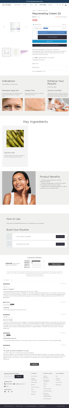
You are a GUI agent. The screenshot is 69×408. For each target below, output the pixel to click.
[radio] (33, 25)
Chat (7, 386)
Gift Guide (43, 4)
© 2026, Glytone (61, 406)
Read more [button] (6, 297)
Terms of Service (35, 387)
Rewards (33, 394)
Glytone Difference (45, 377)
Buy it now (49, 41)
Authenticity (42, 406)
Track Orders (34, 382)
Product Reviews (47, 388)
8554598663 (9, 383)
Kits (56, 376)
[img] (6, 284)
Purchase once (38, 24)
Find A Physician (47, 398)
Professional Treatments (46, 381)
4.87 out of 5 (16, 263)
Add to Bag (60, 236)
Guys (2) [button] (39, 272)
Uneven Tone (59, 382)
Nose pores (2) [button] (46, 272)
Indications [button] (29, 275)
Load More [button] (34, 364)
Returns (33, 384)
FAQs (32, 389)
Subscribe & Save (41, 28)
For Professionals (47, 391)
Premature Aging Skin (42, 10)
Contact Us (33, 391)
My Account (34, 376)
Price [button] (36, 275)
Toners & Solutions (58, 379)
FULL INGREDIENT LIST (38, 71)
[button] (27, 261)
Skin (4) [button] (9, 272)
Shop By (25, 4)
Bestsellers (18, 4)
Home (33, 10)
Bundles (50, 4)
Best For (35, 63)
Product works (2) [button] (57, 272)
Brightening (58, 384)
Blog (31, 4)
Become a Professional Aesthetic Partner (47, 395)
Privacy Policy (19, 406)
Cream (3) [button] (16, 272)
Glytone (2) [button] (31, 272)
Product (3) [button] (23, 272)
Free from (35, 67)
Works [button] (40, 275)
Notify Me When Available (50, 45)
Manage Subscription (34, 379)
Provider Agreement (31, 406)
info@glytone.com (20, 383)
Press (36, 4)
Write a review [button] (56, 264)
